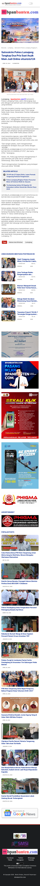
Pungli (6, 655)
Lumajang (10, 48)
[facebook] (3, 248)
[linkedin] (18, 248)
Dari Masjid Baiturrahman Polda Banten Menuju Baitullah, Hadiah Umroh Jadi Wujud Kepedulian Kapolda (19, 770)
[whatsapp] (10, 248)
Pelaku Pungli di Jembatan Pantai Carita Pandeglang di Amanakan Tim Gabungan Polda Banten (19, 662)
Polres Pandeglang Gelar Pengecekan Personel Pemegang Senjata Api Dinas (19, 609)
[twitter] (6, 248)
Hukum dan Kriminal (16, 242)
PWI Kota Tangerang (10, 548)
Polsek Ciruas (8, 629)
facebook (10, 858)
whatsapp (31, 858)
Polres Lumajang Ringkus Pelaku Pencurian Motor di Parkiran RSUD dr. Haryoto (21, 181)
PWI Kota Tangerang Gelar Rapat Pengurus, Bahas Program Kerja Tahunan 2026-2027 (17, 690)
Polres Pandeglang (10, 602)
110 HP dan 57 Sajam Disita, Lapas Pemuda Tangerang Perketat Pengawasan (20, 175)
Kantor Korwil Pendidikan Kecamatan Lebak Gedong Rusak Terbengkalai (17, 797)
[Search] (35, 3)
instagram (20, 860)
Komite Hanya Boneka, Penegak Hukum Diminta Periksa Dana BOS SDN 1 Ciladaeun (19, 582)
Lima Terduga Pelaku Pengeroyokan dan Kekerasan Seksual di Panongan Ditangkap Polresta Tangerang (25, 273)
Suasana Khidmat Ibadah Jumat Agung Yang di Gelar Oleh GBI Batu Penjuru (19, 716)
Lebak (5, 576)
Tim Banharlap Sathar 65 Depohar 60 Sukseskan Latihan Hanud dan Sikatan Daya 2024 (21, 187)
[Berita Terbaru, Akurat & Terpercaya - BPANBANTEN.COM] (11, 5)
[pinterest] (14, 248)
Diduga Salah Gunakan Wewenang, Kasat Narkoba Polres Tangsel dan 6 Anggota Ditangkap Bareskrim (27, 300)
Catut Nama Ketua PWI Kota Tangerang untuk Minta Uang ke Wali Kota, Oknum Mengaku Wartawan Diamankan (18, 555)
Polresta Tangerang (10, 736)
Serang (6, 762)
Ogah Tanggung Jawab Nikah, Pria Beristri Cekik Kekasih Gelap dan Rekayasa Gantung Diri (26, 260)
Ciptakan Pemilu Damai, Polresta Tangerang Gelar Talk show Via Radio (17, 742)
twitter (20, 858)
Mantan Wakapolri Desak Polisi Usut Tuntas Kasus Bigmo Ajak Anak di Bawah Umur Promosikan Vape (27, 287)
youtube (31, 860)
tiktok (10, 860)
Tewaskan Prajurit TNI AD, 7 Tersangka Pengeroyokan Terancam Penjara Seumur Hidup (27, 313)
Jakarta (6, 710)
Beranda (3, 48)
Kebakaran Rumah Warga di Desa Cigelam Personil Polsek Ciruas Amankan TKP (17, 635)
